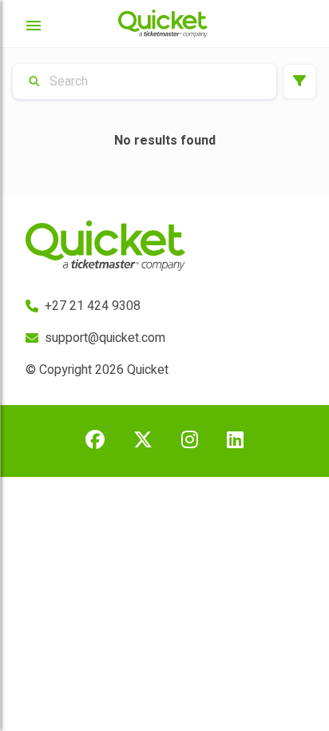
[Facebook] (95, 441)
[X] (143, 441)
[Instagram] (189, 441)
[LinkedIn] (235, 441)
